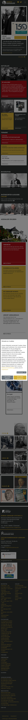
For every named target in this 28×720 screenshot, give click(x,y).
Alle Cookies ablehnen (7, 377)
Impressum (5, 369)
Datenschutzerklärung (8, 368)
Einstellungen (20, 372)
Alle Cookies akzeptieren (20, 377)
